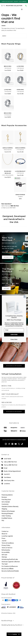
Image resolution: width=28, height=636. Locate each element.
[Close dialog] (24, 297)
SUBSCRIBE (14, 334)
